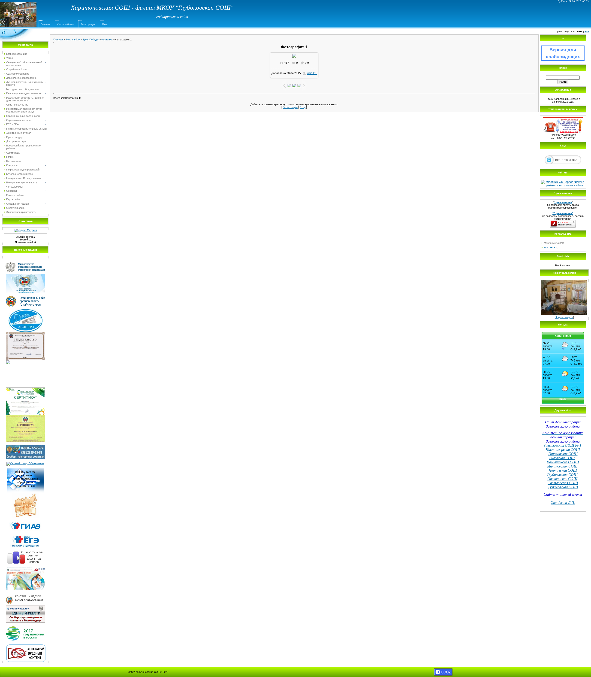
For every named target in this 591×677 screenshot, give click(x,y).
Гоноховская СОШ (563, 454)
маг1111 (312, 73)
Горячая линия (563, 202)
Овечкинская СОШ (562, 479)
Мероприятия (552, 243)
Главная (45, 24)
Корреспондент (564, 317)
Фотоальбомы (65, 24)
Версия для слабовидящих (563, 53)
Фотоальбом (73, 39)
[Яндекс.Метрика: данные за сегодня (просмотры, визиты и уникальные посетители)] (25, 230)
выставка (106, 39)
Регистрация (88, 24)
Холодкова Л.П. (563, 503)
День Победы (91, 39)
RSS (587, 31)
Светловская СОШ (563, 483)
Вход (105, 24)
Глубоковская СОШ (562, 475)
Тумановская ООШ (563, 487)
